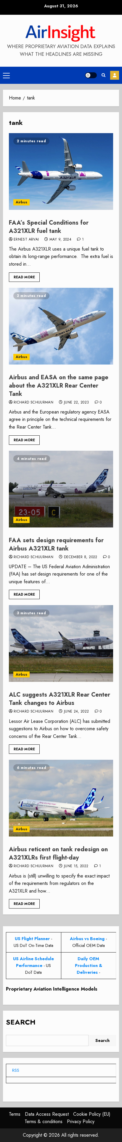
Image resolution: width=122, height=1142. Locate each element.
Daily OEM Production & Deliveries (88, 965)
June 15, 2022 (76, 866)
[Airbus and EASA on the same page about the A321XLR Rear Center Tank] (61, 326)
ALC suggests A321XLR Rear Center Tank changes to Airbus (59, 698)
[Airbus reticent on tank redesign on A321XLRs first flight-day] (61, 798)
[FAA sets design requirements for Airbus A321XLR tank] (61, 489)
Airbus (21, 202)
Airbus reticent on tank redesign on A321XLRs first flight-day (58, 853)
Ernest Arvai (26, 239)
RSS (15, 1070)
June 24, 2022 (76, 711)
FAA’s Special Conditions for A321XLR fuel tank (49, 226)
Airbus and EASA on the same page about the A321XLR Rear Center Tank (58, 385)
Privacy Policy (80, 1121)
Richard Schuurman (33, 402)
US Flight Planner (32, 939)
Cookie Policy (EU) (91, 1114)
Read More (24, 277)
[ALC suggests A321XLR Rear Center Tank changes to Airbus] (61, 643)
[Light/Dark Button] (91, 75)
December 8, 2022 (80, 557)
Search (21, 1022)
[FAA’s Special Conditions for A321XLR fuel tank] (61, 171)
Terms (14, 1114)
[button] (6, 75)
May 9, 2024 (60, 239)
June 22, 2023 (76, 402)
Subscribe (114, 75)
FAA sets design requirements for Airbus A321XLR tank (56, 544)
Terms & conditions (43, 1121)
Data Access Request (47, 1114)
